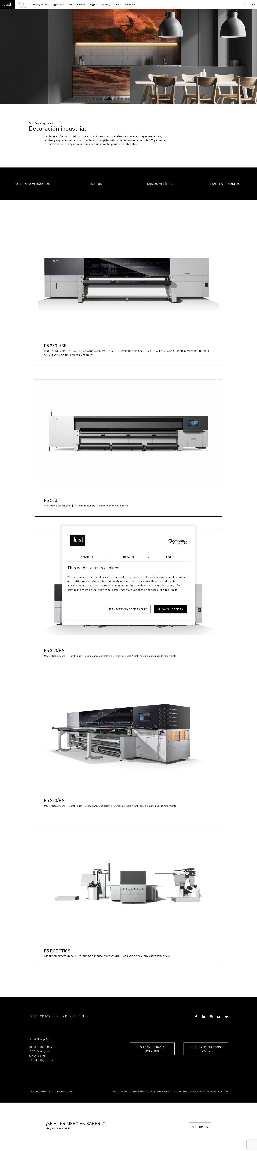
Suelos (96, 184)
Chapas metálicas (160, 184)
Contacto (71, 1091)
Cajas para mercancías (32, 184)
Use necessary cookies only (127, 609)
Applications (58, 5)
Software (81, 5)
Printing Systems (40, 5)
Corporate (130, 5)
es (253, 5)
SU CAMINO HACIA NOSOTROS (152, 1048)
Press (31, 1091)
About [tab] (170, 557)
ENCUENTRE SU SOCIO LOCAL (206, 1048)
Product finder (42, 1091)
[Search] (245, 4)
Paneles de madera (225, 184)
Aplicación (48, 123)
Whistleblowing (198, 1091)
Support (93, 5)
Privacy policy (213, 1091)
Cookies (224, 1091)
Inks (70, 5)
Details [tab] (128, 557)
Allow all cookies (170, 609)
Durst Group (35, 123)
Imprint (186, 1091)
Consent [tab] (87, 557)
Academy (106, 5)
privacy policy (168, 590)
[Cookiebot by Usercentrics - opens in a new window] (174, 541)
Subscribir (200, 1127)
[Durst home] (7, 4)
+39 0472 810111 (38, 1056)
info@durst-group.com (42, 1060)
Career (118, 5)
